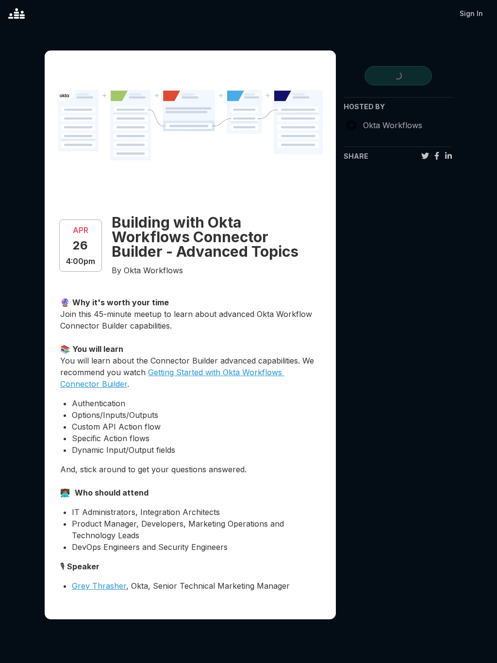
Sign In (471, 13)
